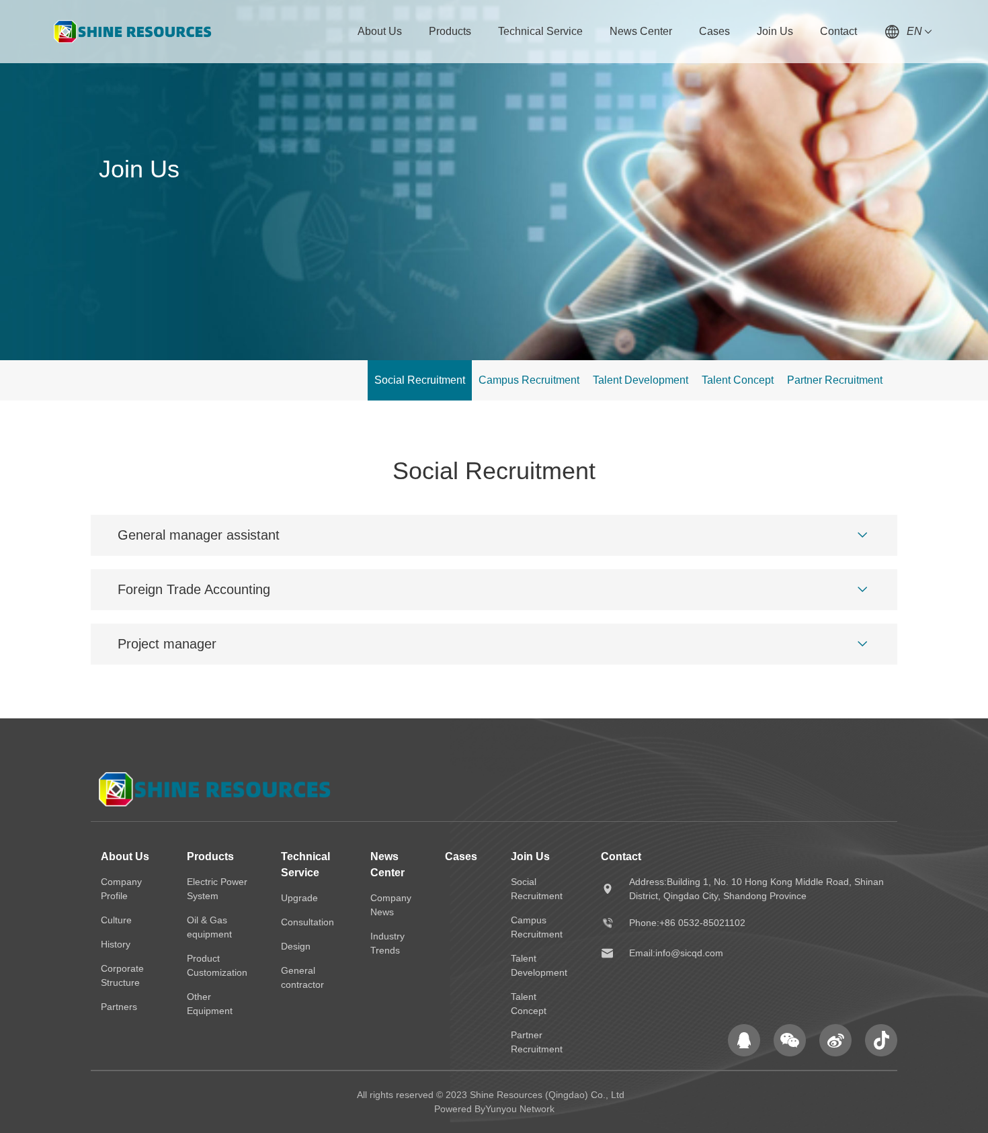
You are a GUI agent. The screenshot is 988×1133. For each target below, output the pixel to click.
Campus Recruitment (529, 380)
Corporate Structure (122, 975)
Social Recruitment (419, 380)
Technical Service (540, 31)
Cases (714, 31)
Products (450, 31)
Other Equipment (210, 1003)
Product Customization (217, 965)
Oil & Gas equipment (209, 927)
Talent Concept (738, 380)
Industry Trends (387, 943)
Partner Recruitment (834, 380)
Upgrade (299, 897)
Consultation (307, 922)
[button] (862, 535)
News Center (641, 31)
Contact (838, 31)
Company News (390, 904)
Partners (119, 1006)
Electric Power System (217, 888)
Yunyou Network (519, 1108)
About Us (380, 31)
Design (296, 946)
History (115, 944)
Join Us (775, 31)
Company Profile (121, 888)
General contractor (302, 977)
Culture (116, 920)
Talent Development (640, 380)
